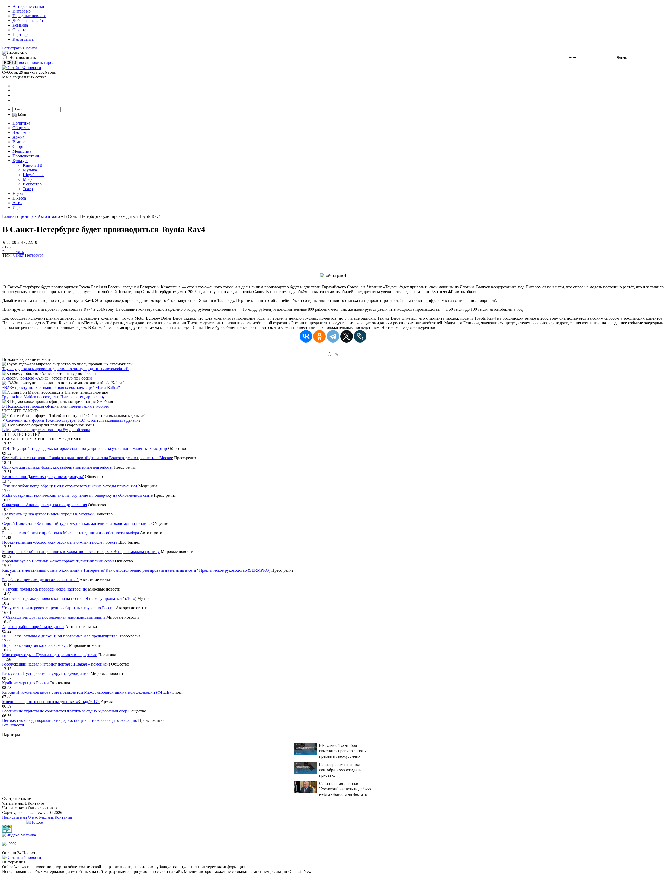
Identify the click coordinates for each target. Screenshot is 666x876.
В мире (18, 142)
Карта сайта (23, 39)
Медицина (21, 151)
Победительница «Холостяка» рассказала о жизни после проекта (59, 542)
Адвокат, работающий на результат (33, 626)
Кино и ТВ (32, 165)
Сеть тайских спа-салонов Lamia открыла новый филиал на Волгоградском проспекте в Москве (87, 458)
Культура (20, 160)
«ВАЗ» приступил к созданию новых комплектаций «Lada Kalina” (61, 387)
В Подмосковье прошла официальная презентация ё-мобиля (55, 406)
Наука (17, 193)
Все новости (13, 725)
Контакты (63, 817)
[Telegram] (333, 336)
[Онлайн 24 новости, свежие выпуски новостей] (21, 67)
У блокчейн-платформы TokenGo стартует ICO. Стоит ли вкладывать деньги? (71, 420)
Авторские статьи (28, 6)
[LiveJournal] (360, 336)
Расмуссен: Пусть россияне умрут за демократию (45, 673)
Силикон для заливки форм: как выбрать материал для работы (57, 467)
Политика (21, 123)
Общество (21, 128)
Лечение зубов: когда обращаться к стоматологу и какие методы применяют (69, 486)
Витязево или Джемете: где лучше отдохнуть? (43, 476)
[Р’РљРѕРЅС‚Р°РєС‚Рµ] (306, 336)
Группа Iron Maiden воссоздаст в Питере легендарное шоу (53, 397)
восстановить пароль (37, 62)
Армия (18, 137)
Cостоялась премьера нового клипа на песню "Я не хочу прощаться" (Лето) (69, 598)
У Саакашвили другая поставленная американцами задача (53, 617)
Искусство (32, 184)
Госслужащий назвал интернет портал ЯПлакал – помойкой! (56, 664)
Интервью (21, 11)
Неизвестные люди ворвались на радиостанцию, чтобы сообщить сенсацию (69, 720)
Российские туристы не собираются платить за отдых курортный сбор (64, 711)
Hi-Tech (19, 198)
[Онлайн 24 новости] (21, 857)
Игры (17, 207)
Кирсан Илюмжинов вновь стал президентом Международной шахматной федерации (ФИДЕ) (86, 692)
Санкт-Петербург (28, 255)
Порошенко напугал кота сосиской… (35, 645)
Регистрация (13, 48)
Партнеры (21, 34)
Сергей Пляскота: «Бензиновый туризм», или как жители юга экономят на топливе (76, 523)
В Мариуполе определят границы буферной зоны (46, 429)
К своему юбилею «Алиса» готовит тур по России (47, 378)
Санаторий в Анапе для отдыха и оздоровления (44, 504)
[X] (346, 336)
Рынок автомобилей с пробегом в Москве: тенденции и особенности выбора (70, 533)
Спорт (18, 146)
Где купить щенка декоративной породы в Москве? (48, 514)
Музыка (30, 170)
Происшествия (25, 156)
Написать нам (14, 817)
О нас (33, 817)
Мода (28, 179)
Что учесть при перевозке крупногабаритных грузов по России (58, 608)
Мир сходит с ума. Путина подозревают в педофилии (49, 655)
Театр (28, 189)
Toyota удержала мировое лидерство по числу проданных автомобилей (65, 368)
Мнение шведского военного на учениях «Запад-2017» (51, 701)
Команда (20, 25)
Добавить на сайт (27, 20)
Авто (17, 203)
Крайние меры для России (25, 683)
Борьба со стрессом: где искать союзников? (40, 579)
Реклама (46, 817)
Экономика (22, 132)
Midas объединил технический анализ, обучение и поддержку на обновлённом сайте (77, 495)
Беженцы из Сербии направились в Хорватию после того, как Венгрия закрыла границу (81, 551)
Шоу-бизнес (33, 174)
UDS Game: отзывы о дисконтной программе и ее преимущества (59, 636)
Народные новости (29, 16)
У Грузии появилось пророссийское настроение (44, 589)
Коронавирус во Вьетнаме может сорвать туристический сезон (58, 561)
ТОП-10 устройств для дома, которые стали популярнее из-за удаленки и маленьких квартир (84, 448)
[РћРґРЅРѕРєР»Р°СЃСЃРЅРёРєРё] (319, 336)
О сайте (19, 30)
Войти (31, 48)
